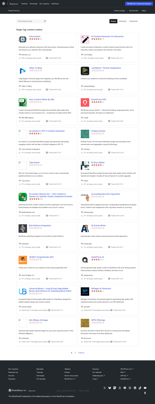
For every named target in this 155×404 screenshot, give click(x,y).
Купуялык (11, 379)
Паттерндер (40, 379)
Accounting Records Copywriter (105, 194)
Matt (123, 372)
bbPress (124, 375)
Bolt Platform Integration (40, 225)
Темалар (39, 372)
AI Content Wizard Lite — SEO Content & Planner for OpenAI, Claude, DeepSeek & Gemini (50, 195)
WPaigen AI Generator (101, 288)
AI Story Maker (98, 162)
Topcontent (34, 162)
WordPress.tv (70, 379)
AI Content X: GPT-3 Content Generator (47, 131)
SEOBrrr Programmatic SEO (41, 257)
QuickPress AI (97, 257)
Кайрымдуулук (99, 375)
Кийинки (81, 353)
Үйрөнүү (67, 369)
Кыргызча (32, 391)
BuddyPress (126, 379)
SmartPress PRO (98, 99)
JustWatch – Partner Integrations (106, 68)
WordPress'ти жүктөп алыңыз (139, 4)
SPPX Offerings (98, 320)
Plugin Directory (14, 10)
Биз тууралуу (13, 369)
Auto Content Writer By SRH (41, 99)
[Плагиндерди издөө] (45, 21)
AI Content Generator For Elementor (107, 36)
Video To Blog (35, 68)
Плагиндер (40, 375)
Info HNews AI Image (38, 320)
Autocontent (34, 36)
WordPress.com (127, 369)
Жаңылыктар (13, 372)
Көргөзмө (39, 369)
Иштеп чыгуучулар (71, 375)
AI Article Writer (98, 225)
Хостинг (11, 375)
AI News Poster (98, 131)
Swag (95, 379)
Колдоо (67, 372)
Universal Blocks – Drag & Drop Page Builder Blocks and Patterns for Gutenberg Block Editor (50, 289)
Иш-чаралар (97, 372)
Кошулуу (96, 369)
